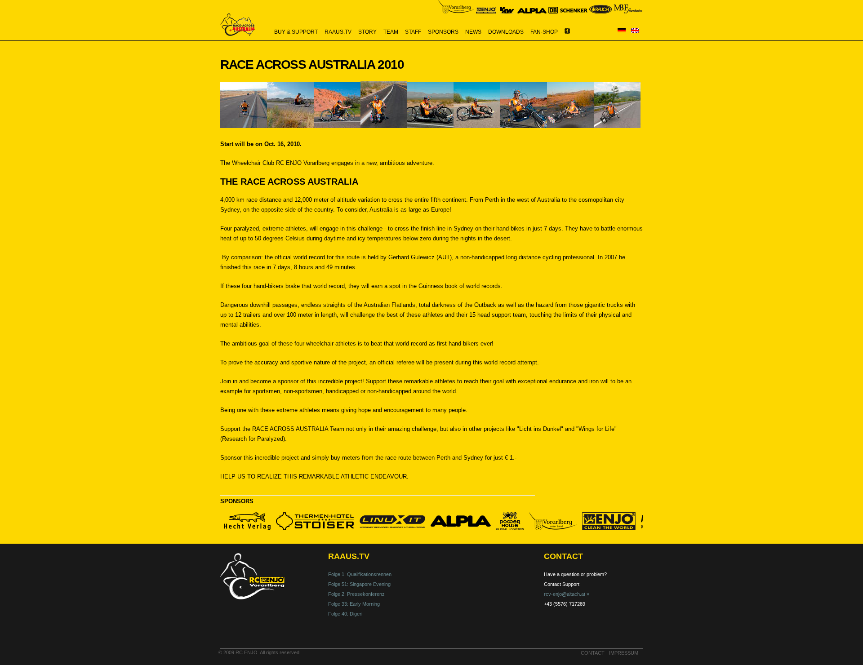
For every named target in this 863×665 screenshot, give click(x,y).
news (473, 32)
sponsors (443, 32)
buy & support (296, 32)
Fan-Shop (544, 32)
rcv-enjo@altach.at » (566, 594)
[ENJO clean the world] (486, 11)
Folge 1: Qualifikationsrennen (359, 574)
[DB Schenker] (567, 11)
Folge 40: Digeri (345, 613)
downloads (506, 32)
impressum (623, 653)
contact (593, 653)
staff (413, 32)
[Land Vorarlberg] (456, 11)
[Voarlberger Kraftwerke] (507, 11)
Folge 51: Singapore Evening (359, 584)
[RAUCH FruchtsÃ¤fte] (600, 11)
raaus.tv (338, 32)
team (390, 32)
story (367, 32)
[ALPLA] (532, 11)
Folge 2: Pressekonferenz (356, 594)
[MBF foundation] (628, 11)
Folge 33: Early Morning (354, 604)
